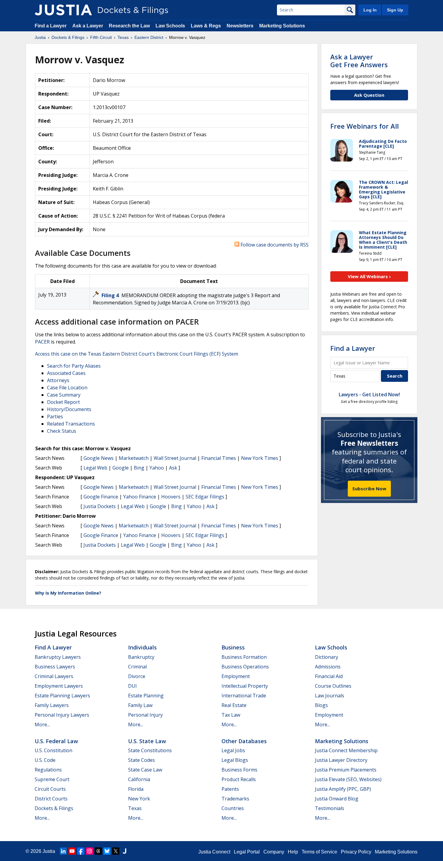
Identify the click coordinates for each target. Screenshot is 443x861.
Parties (55, 416)
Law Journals (329, 695)
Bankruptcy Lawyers (58, 657)
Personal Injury (145, 715)
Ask (173, 467)
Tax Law (231, 715)
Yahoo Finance (139, 496)
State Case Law (145, 769)
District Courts (51, 798)
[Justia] (63, 10)
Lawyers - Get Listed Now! (369, 394)
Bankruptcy (141, 657)
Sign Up (395, 10)
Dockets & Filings (54, 808)
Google (120, 467)
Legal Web (95, 467)
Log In (370, 10)
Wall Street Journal (175, 458)
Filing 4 (111, 295)
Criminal (137, 666)
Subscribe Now (369, 488)
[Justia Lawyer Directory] (124, 851)
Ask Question (369, 95)
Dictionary (326, 657)
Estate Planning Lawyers (62, 695)
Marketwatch (134, 458)
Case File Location (67, 387)
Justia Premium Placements (345, 769)
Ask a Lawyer (88, 25)
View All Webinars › (369, 276)
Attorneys (58, 380)
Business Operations (245, 666)
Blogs (321, 705)
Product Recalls (239, 779)
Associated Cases (66, 373)
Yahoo (156, 467)
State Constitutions (150, 750)
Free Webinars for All (364, 126)
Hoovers (171, 496)
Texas (135, 808)
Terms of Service (319, 851)
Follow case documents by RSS (274, 244)
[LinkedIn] (63, 851)
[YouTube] (72, 851)
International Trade (244, 695)
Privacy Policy (356, 851)
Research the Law (129, 25)
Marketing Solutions (282, 25)
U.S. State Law (147, 741)
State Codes (141, 760)
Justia (48, 851)
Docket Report (63, 402)
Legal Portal (247, 851)
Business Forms (239, 769)
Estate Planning (146, 695)
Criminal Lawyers (54, 676)
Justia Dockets (99, 506)
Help (293, 851)
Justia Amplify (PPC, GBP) (343, 789)
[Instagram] (89, 851)
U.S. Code (45, 760)
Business (233, 647)
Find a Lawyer (51, 25)
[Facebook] (80, 851)
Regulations (48, 769)
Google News (98, 458)
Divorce (136, 676)
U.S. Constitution (53, 750)
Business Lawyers (55, 666)
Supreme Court (52, 779)
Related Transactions (71, 423)
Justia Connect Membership (346, 750)
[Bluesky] (107, 851)
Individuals (142, 647)
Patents (230, 789)
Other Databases (244, 741)
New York (139, 798)
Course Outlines (333, 686)
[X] (115, 851)
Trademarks (235, 798)
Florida (135, 789)
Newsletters (240, 25)
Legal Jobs (233, 750)
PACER (42, 341)
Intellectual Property (245, 686)
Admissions (328, 666)
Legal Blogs (235, 760)
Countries (233, 808)
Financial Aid (329, 676)
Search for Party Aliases (74, 366)
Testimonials (329, 808)
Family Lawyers (52, 705)
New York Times (259, 458)
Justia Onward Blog (336, 798)
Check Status (61, 431)
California (139, 779)
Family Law (140, 705)
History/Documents (69, 409)
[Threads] (98, 851)
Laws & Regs (206, 25)
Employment (236, 676)
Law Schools (170, 25)
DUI (132, 686)
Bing (139, 467)
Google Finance (100, 496)
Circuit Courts (50, 789)
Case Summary (63, 394)
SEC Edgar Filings (205, 496)
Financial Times (218, 458)
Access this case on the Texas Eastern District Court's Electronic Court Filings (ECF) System (136, 353)
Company (273, 851)
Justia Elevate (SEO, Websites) (348, 779)
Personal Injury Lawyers (62, 715)
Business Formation (244, 657)
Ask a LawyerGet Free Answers (359, 60)
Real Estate (234, 705)
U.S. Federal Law (56, 741)
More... (42, 724)
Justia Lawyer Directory (341, 760)
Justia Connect (214, 851)
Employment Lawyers (59, 686)
